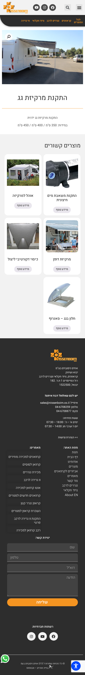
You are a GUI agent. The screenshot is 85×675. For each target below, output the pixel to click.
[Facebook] (52, 7)
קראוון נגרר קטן (31, 503)
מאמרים (72, 476)
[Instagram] (44, 7)
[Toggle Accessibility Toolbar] (76, 666)
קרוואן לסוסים (32, 464)
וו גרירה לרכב (32, 480)
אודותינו (73, 461)
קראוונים (66, 21)
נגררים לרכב (53, 21)
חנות (75, 452)
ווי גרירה (25, 21)
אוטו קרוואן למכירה (28, 488)
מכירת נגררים (32, 472)
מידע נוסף (62, 210)
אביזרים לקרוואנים (66, 471)
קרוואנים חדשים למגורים (25, 495)
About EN (71, 495)
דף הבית (72, 457)
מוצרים (73, 466)
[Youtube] (36, 7)
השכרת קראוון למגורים (26, 511)
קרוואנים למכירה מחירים (24, 456)
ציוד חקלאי (38, 21)
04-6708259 (62, 407)
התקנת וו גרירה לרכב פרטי (27, 520)
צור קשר (72, 480)
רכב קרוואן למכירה (28, 530)
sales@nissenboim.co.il (54, 403)
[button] (79, 7)
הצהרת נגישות (66, 437)
